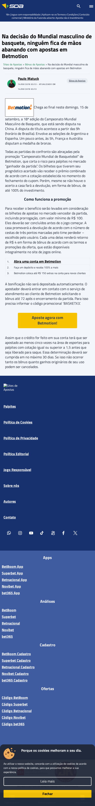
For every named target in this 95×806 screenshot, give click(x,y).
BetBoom (9, 610)
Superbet (9, 616)
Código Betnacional (17, 710)
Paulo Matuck (28, 78)
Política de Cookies (18, 422)
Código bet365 (13, 724)
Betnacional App (14, 579)
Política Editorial (16, 454)
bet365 (7, 636)
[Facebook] (64, 532)
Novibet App (11, 586)
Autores (10, 501)
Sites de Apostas (12, 64)
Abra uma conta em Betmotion (37, 261)
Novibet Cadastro (15, 673)
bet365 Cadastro (15, 680)
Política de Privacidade (21, 438)
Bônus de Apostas (35, 64)
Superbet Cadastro (16, 660)
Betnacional (11, 623)
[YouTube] (31, 532)
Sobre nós (11, 485)
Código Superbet (15, 704)
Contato (10, 517)
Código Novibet (14, 717)
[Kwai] (53, 532)
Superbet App (12, 573)
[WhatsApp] (9, 532)
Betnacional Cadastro (18, 667)
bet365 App (11, 592)
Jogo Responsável (17, 469)
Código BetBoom (15, 697)
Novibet (8, 629)
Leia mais (47, 781)
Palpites (10, 406)
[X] (75, 532)
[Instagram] (20, 532)
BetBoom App (12, 566)
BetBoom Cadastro (16, 653)
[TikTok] (42, 532)
